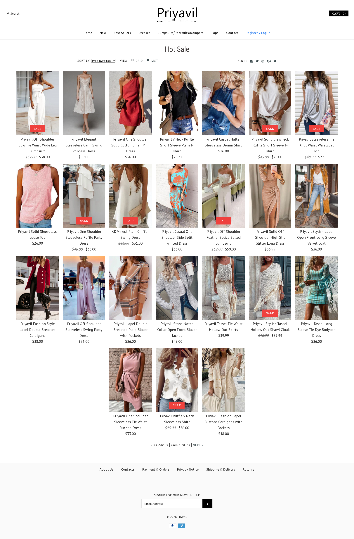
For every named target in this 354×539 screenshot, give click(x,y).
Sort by (83, 60)
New (103, 32)
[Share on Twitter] (257, 61)
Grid (140, 60)
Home (88, 32)
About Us (107, 469)
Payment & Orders (156, 469)
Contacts (128, 469)
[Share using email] (275, 61)
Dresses (144, 32)
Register (252, 32)
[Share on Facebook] (251, 61)
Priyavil (182, 517)
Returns (248, 469)
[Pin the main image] (262, 61)
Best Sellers (122, 32)
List (154, 60)
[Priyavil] (177, 6)
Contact (232, 32)
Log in (265, 32)
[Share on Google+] (269, 61)
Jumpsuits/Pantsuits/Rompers (181, 32)
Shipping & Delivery (220, 469)
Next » (198, 445)
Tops (215, 32)
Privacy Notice (188, 469)
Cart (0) (339, 13)
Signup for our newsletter (177, 495)
